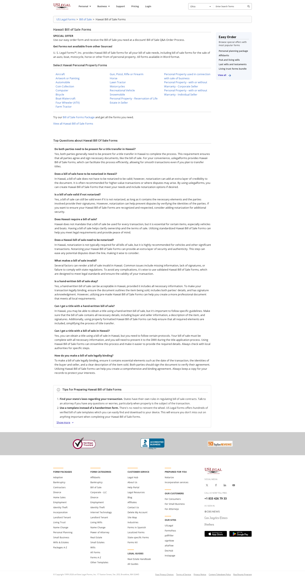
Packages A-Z (60, 547)
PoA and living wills (229, 59)
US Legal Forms (65, 19)
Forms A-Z (95, 557)
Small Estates (97, 542)
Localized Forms (136, 532)
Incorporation (60, 512)
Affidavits (224, 55)
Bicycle (60, 94)
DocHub (169, 550)
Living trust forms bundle (233, 68)
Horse (113, 78)
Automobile (63, 82)
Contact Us (133, 507)
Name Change (60, 527)
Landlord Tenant (62, 517)
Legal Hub (133, 477)
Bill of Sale (85, 19)
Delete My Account (137, 512)
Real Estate (96, 537)
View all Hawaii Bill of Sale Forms (73, 123)
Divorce (57, 492)
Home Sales (59, 497)
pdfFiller (169, 535)
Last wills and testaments (233, 64)
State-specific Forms (138, 537)
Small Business (61, 537)
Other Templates (99, 562)
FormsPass (170, 530)
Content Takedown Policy (220, 574)
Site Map (132, 517)
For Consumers (173, 498)
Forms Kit (133, 542)
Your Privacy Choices (164, 574)
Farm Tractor (64, 106)
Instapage (170, 555)
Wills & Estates (61, 542)
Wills (92, 547)
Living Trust (59, 522)
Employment (60, 502)
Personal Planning (62, 532)
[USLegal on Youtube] (233, 485)
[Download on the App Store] (215, 534)
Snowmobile (117, 94)
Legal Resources (136, 492)
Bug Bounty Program (242, 574)
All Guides (133, 563)
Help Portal (133, 487)
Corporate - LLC (98, 492)
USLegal (169, 525)
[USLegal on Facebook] (215, 485)
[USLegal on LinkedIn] (224, 485)
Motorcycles (117, 86)
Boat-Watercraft (65, 98)
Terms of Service (183, 574)
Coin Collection (65, 86)
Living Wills (96, 522)
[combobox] (200, 6)
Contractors (59, 487)
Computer (62, 90)
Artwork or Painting (67, 78)
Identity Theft (60, 507)
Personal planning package (233, 50)
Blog (130, 497)
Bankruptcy (59, 482)
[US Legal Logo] (213, 471)
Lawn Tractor (118, 82)
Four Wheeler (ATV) (68, 102)
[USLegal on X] (207, 485)
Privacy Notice (200, 574)
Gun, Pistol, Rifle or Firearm (126, 74)
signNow (169, 540)
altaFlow (169, 545)
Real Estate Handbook (139, 559)
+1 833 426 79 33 (215, 498)
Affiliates (132, 502)
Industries (133, 522)
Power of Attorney (99, 532)
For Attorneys (172, 508)
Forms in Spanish (137, 527)
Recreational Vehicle (122, 90)
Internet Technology (101, 512)
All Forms (95, 552)
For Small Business (175, 503)
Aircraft (60, 74)
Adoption (58, 477)
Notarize (169, 477)
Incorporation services (176, 482)
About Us (132, 482)
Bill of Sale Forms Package (79, 117)
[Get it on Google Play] (240, 534)
